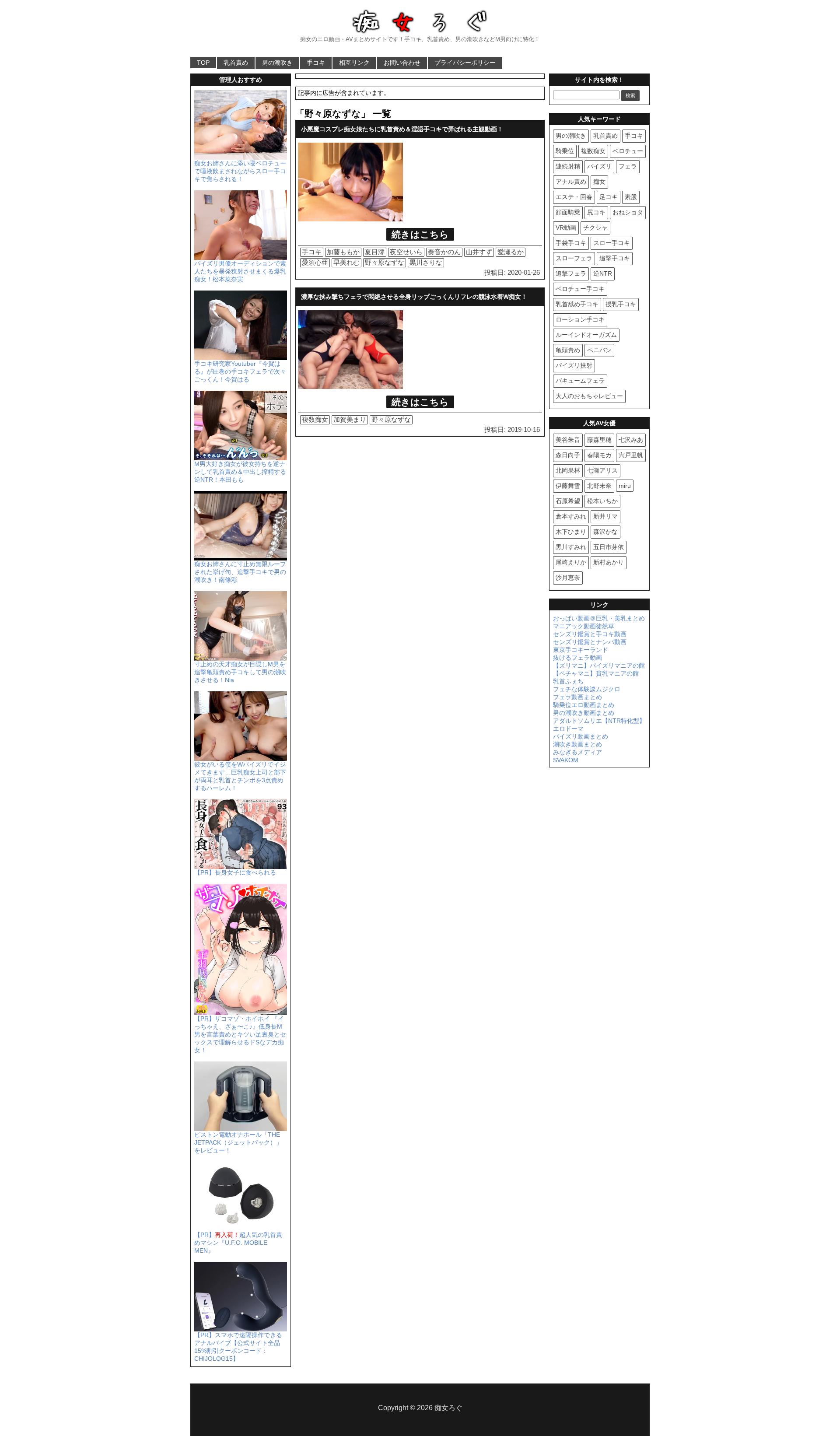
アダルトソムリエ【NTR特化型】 (599, 720)
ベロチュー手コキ (580, 288)
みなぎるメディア (577, 752)
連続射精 (568, 166)
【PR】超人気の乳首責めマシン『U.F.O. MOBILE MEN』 (238, 1242)
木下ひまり (571, 531)
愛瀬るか (510, 252)
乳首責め (236, 62)
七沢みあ (631, 439)
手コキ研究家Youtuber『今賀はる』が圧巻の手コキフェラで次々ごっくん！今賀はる (240, 371)
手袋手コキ (571, 242)
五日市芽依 (608, 546)
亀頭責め (568, 350)
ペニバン (599, 350)
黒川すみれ (571, 546)
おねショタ (627, 212)
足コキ (608, 196)
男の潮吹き (277, 62)
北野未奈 (599, 485)
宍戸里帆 (631, 455)
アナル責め (571, 181)
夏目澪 (375, 252)
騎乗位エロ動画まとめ (583, 704)
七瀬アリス (602, 470)
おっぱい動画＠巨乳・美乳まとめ (599, 618)
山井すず (479, 252)
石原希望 (568, 500)
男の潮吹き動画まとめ (583, 712)
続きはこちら (420, 234)
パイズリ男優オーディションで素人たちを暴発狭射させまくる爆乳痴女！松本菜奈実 (240, 271)
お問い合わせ (402, 62)
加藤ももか (343, 252)
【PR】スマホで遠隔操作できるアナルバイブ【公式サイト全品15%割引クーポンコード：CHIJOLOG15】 (238, 1346)
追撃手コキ (614, 258)
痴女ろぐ (448, 1407)
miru (625, 485)
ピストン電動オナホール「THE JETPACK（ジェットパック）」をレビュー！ (238, 1142)
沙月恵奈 (568, 577)
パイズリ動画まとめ (580, 736)
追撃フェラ (571, 273)
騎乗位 (565, 150)
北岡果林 (568, 470)
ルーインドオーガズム (586, 334)
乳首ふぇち (568, 681)
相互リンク (354, 62)
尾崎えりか (571, 562)
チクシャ (595, 227)
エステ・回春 (574, 196)
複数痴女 (315, 419)
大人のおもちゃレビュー (589, 395)
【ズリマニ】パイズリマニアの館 (599, 665)
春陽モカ (599, 455)
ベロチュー (627, 150)
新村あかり (608, 562)
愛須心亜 (315, 262)
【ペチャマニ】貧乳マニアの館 (596, 673)
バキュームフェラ (580, 380)
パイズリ (599, 166)
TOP (203, 62)
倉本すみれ (571, 516)
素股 (631, 196)
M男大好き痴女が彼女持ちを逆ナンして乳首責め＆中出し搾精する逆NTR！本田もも (240, 471)
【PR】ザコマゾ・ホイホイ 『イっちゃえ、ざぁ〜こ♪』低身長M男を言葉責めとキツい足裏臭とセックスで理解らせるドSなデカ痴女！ (240, 1034)
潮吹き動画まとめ (577, 744)
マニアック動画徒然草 (583, 626)
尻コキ (596, 212)
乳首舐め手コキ (577, 304)
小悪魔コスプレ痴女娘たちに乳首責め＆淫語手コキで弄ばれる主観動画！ (402, 129)
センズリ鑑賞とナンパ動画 (589, 641)
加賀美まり (349, 419)
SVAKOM (565, 760)
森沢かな (605, 531)
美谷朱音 (568, 439)
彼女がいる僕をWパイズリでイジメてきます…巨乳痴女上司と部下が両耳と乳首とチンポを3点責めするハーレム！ (240, 776)
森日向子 (568, 455)
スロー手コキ (611, 242)
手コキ (316, 62)
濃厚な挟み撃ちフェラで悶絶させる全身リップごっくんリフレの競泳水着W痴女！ (414, 296)
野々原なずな (384, 262)
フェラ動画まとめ (577, 696)
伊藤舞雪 (568, 485)
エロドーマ (568, 728)
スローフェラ (574, 258)
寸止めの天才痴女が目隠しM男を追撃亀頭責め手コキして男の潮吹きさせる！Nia (240, 672)
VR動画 (566, 227)
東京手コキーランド (580, 649)
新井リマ (605, 516)
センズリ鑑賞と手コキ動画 (589, 633)
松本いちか (602, 500)
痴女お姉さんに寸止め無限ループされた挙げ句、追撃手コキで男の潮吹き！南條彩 (240, 571)
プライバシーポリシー (465, 62)
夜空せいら (406, 252)
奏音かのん (444, 252)
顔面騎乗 (568, 212)
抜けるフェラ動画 (577, 657)
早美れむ (346, 262)
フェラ (628, 166)
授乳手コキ (621, 304)
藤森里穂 (599, 439)
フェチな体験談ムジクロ (586, 689)
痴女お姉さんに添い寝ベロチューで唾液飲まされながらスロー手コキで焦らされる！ (240, 171)
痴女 (599, 181)
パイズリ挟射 (574, 365)
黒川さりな (426, 262)
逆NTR (602, 273)
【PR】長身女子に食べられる (235, 872)
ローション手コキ (580, 319)
